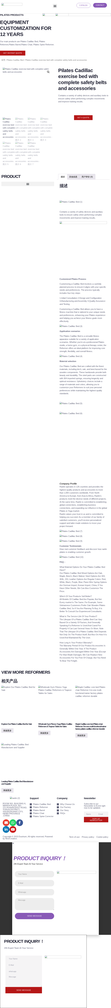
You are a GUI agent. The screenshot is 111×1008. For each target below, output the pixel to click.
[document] (55, 888)
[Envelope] (6, 822)
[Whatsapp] (12, 822)
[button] (55, 6)
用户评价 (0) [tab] (87, 177)
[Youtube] (12, 829)
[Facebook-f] (19, 822)
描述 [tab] (63, 177)
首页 (3, 60)
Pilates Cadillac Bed (15, 60)
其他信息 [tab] (73, 177)
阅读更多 (7, 730)
